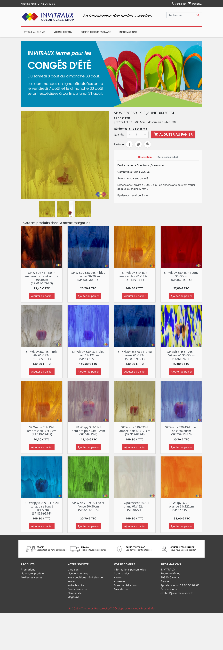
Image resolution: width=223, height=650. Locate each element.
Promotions (28, 569)
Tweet (138, 144)
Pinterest (147, 144)
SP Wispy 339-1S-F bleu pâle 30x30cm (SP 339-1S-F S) (181, 430)
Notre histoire (75, 585)
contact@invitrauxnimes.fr (176, 593)
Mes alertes (121, 589)
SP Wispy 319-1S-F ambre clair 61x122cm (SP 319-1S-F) (134, 276)
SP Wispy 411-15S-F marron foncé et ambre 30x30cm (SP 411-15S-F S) (41, 278)
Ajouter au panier (173, 134)
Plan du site (74, 593)
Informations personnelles (130, 569)
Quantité (119, 134)
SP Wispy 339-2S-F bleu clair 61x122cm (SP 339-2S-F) (88, 355)
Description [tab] (145, 157)
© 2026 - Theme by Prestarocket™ (91, 608)
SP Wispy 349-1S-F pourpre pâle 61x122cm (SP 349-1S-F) (88, 430)
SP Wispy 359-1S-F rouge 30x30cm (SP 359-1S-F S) (181, 276)
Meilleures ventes (31, 577)
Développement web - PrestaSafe (133, 608)
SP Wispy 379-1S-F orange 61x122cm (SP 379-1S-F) (181, 506)
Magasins (73, 597)
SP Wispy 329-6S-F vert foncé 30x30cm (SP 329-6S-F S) (88, 506)
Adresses (119, 581)
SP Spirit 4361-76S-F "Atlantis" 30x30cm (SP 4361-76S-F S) (181, 355)
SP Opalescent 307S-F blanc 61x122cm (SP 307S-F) (135, 506)
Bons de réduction (125, 585)
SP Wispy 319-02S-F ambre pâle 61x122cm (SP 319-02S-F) (134, 430)
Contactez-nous (77, 589)
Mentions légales (77, 573)
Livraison (73, 569)
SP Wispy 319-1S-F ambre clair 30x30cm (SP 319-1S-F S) (41, 430)
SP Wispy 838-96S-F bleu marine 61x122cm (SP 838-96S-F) (135, 355)
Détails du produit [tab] (168, 157)
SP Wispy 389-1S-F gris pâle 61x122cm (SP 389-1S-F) (41, 355)
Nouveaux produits (32, 573)
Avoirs (118, 577)
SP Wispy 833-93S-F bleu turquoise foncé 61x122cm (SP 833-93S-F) (42, 508)
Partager (129, 144)
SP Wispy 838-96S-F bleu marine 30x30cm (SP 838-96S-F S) (88, 276)
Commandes (121, 573)
